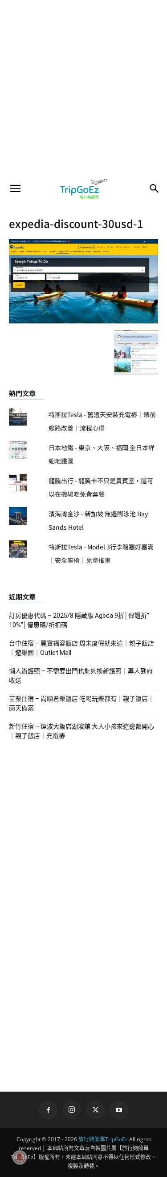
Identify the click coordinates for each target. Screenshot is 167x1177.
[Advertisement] (83, 88)
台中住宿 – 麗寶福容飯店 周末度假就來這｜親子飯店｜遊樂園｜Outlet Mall (81, 648)
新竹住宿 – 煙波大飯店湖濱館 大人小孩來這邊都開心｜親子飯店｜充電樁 (81, 731)
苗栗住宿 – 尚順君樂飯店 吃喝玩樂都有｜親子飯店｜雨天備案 (81, 703)
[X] (95, 1110)
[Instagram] (72, 1110)
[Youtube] (119, 1110)
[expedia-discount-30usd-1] (83, 320)
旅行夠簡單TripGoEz (103, 1139)
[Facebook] (48, 1110)
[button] (15, 189)
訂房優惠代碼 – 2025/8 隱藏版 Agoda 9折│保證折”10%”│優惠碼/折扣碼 (79, 620)
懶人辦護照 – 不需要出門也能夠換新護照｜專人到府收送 (81, 675)
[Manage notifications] (19, 1157)
